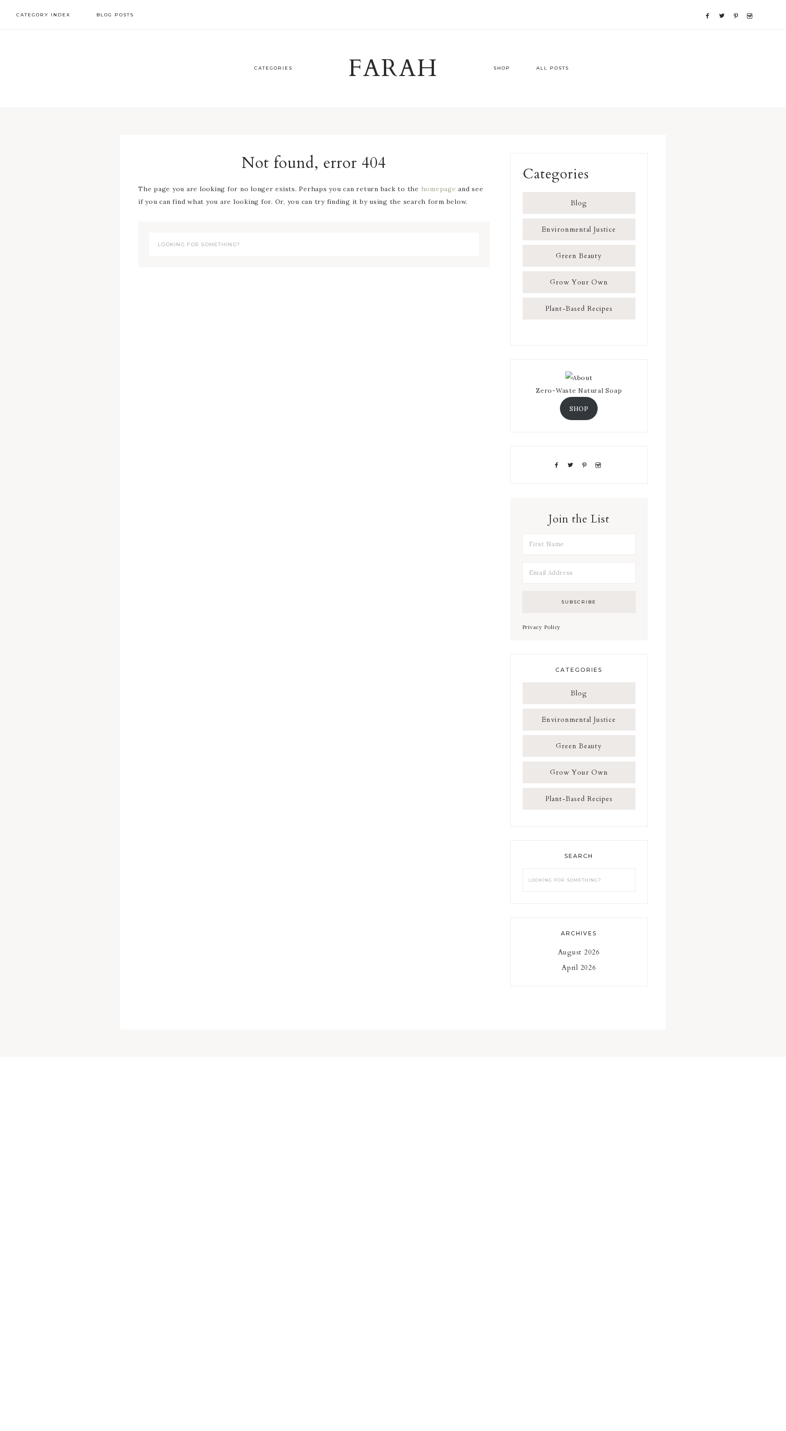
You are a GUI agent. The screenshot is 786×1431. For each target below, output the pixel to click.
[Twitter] (724, 5)
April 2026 (579, 967)
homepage (438, 189)
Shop (502, 68)
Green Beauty (579, 255)
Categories (273, 68)
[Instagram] (751, 5)
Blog (579, 203)
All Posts (552, 68)
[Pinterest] (738, 5)
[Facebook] (710, 5)
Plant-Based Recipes (579, 308)
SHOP (579, 409)
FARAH (393, 69)
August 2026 (579, 952)
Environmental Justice (579, 229)
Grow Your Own (579, 282)
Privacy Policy (541, 627)
